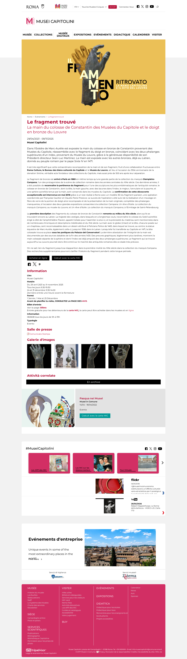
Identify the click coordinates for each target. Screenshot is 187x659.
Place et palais (34, 620)
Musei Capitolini (55, 21)
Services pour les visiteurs (73, 598)
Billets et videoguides (71, 595)
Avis (132, 593)
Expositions (82, 34)
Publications (33, 633)
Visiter (157, 34)
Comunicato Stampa (40, 334)
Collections (43, 34)
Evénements (102, 34)
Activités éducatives (71, 605)
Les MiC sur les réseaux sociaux (83, 469)
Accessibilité (67, 613)
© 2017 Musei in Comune (85, 652)
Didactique (122, 34)
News (133, 590)
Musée (27, 34)
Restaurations (34, 598)
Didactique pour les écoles (108, 607)
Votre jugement (69, 615)
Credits (134, 652)
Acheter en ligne (38, 258)
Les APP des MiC (39, 470)
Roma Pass (67, 603)
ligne (131, 310)
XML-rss (159, 652)
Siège (31, 614)
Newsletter (32, 608)
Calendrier (141, 34)
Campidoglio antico (36, 618)
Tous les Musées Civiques (93, 7)
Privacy (102, 652)
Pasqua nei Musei (91, 398)
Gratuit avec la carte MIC (67, 258)
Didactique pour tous (105, 610)
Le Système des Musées (38, 603)
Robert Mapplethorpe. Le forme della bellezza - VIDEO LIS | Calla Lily (145, 508)
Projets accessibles (104, 619)
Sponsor (134, 596)
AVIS (84, 301)
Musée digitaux (63, 34)
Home (29, 117)
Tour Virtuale (126, 470)
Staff (29, 600)
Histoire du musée (36, 592)
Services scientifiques (37, 628)
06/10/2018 (146, 489)
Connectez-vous (126, 7)
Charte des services (36, 605)
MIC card (66, 600)
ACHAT (113, 7)
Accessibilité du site (146, 652)
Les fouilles (32, 595)
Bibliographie (34, 636)
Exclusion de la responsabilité (118, 652)
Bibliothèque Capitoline (38, 638)
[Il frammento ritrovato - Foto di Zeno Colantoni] (39, 362)
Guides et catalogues (71, 610)
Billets (43, 307)
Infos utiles (67, 592)
